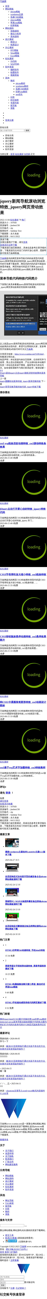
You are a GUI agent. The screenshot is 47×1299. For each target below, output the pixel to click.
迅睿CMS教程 (22, 89)
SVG (25, 1025)
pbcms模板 (15, 12)
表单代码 (18, 1025)
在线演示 (4, 245)
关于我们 (9, 1151)
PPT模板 (14, 50)
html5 (11, 1019)
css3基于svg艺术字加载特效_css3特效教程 (22, 767)
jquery (6, 1019)
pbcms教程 (20, 83)
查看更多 (4, 1140)
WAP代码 (14, 64)
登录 (25, 242)
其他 (7, 78)
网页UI (13, 42)
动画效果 (26, 1022)
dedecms (3, 1022)
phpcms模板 (15, 20)
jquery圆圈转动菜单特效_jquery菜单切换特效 (20, 381)
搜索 (27, 130)
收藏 (10, 804)
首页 (7, 6)
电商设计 (14, 45)
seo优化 (19, 94)
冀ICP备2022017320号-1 (17, 1249)
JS (13, 1025)
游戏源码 (14, 31)
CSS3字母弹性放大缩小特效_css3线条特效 (23, 574)
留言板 (13, 105)
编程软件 (14, 69)
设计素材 (9, 39)
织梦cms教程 (21, 92)
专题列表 (14, 103)
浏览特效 (33, 373)
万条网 (3, 1)
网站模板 (9, 9)
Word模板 (14, 53)
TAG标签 (9, 1203)
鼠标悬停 (37, 1025)
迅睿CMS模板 (16, 17)
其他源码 (14, 36)
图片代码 (34, 1022)
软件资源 (9, 67)
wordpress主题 (16, 14)
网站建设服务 (11, 1164)
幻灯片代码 (7, 1025)
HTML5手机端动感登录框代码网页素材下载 (25, 1002)
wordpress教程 (22, 86)
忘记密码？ (21, 1288)
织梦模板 (14, 25)
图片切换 (23, 1019)
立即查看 (14, 1260)
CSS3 (16, 1019)
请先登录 (4, 801)
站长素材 (9, 58)
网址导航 (9, 1200)
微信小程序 (15, 34)
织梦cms (31, 1019)
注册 (12, 1288)
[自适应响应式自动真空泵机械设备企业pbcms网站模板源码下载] (12, 871)
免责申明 (9, 1153)
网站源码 (9, 28)
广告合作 (9, 1162)
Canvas (10, 1022)
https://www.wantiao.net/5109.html (29, 354)
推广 (24, 220)
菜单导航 (17, 1022)
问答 (12, 97)
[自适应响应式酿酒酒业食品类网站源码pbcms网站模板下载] (12, 921)
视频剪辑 (14, 75)
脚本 (39, 373)
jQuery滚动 (5, 373)
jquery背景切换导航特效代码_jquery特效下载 (20, 387)
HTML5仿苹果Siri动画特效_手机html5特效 (25, 950)
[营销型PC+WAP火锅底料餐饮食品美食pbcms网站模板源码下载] (12, 896)
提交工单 (9, 1235)
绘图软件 (14, 72)
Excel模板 (14, 56)
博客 (12, 108)
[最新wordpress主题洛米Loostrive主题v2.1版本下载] (12, 846)
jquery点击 (14, 373)
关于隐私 (9, 1156)
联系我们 (9, 1159)
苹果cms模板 (16, 23)
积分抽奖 (14, 100)
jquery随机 (24, 373)
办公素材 (9, 47)
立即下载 (13, 245)
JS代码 (13, 61)
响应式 (30, 1025)
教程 (12, 81)
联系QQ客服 (11, 1238)
